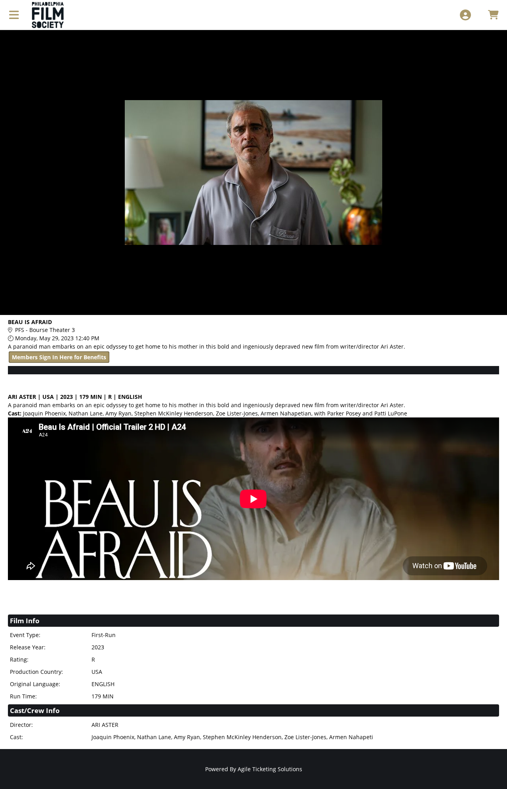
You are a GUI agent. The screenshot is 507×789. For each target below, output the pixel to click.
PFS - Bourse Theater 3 (45, 330)
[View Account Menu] (465, 15)
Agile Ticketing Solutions (270, 769)
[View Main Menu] (14, 15)
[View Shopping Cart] (493, 15)
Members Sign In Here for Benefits (59, 357)
